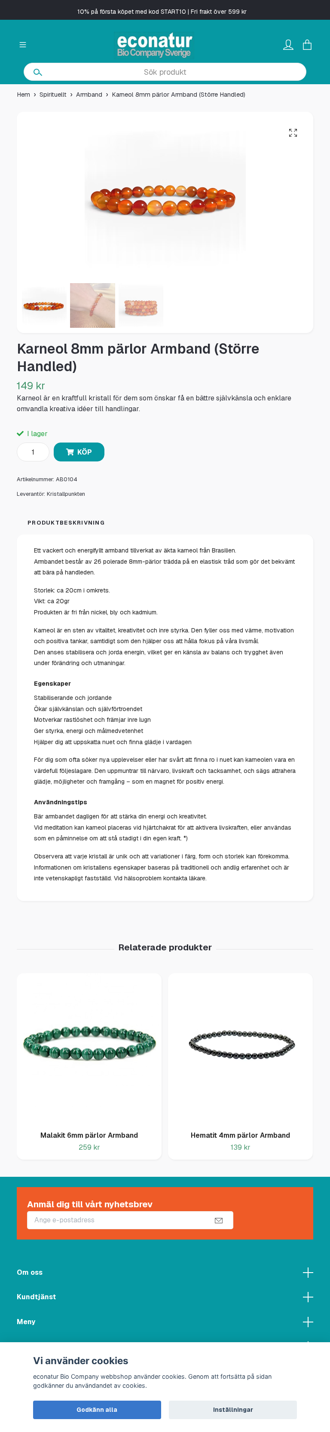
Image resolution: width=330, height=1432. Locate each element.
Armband (89, 94)
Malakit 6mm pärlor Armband (89, 1135)
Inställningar (233, 1410)
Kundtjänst (36, 1296)
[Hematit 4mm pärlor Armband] (240, 1048)
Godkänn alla (96, 1410)
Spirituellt (53, 94)
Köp (84, 452)
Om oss (30, 1272)
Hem (23, 94)
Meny (26, 1321)
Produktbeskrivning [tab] (66, 522)
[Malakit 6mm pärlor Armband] (89, 1048)
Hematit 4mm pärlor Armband (240, 1135)
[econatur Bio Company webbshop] (154, 45)
